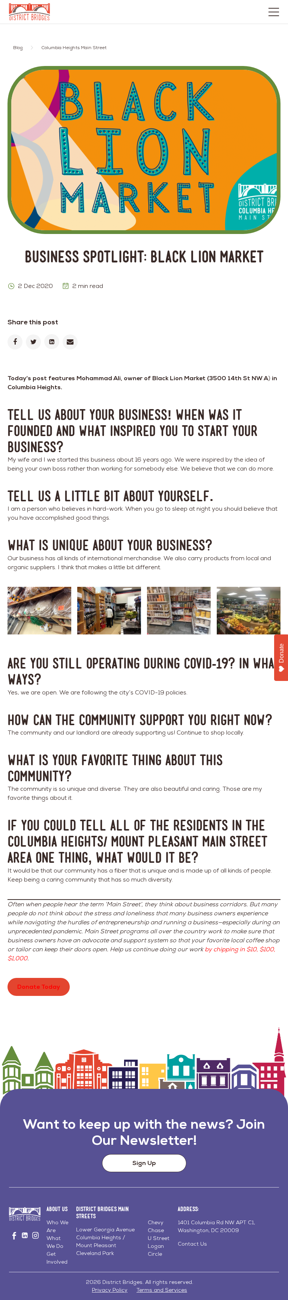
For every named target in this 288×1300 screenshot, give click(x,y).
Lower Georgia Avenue (105, 1229)
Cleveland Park (95, 1253)
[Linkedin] (51, 341)
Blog (17, 48)
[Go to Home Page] (29, 11)
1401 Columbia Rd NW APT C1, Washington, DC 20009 (216, 1226)
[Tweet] (33, 341)
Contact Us (192, 1243)
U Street (159, 1238)
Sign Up (144, 1163)
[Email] (70, 341)
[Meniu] (273, 12)
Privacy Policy (110, 1290)
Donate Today (38, 987)
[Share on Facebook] (15, 341)
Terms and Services (161, 1290)
